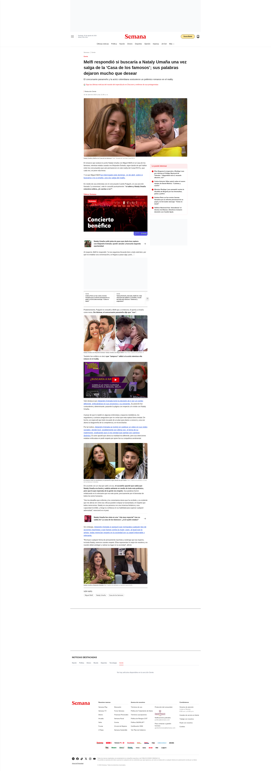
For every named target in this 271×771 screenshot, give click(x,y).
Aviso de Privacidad (80, 763)
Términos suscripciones (139, 715)
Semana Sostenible (120, 730)
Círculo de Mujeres (120, 726)
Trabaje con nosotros (187, 719)
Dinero (100, 715)
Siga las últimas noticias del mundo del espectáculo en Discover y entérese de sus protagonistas (122, 84)
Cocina (116, 722)
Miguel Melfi (89, 595)
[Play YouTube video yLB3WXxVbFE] (115, 379)
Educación (117, 707)
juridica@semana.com (162, 720)
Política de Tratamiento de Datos (142, 711)
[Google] (73, 758)
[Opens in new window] (77, 758)
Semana (86, 52)
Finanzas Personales (121, 715)
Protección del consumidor (164, 707)
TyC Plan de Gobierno (138, 730)
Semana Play (102, 707)
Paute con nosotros (186, 723)
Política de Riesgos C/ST (139, 718)
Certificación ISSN (137, 726)
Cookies (182, 726)
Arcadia (101, 718)
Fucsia (100, 726)
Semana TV (102, 711)
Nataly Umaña (101, 595)
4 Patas (101, 730)
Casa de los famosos (116, 595)
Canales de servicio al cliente (189, 715)
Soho (100, 722)
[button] (115, 380)
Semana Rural (119, 718)
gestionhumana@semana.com (165, 728)
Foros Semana (119, 711)
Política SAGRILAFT (137, 722)
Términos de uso (136, 707)
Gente (93, 52)
